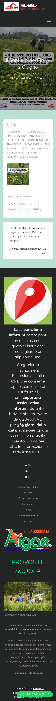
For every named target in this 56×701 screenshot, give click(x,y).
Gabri (14, 125)
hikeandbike (14, 209)
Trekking (37, 209)
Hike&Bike (29, 5)
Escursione (26, 196)
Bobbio (22, 204)
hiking (26, 209)
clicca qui (38, 672)
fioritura (33, 204)
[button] (35, 694)
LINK (33, 441)
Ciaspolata (28, 492)
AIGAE (11, 204)
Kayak (28, 509)
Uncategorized (28, 520)
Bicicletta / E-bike (28, 486)
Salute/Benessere (28, 515)
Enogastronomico (28, 498)
